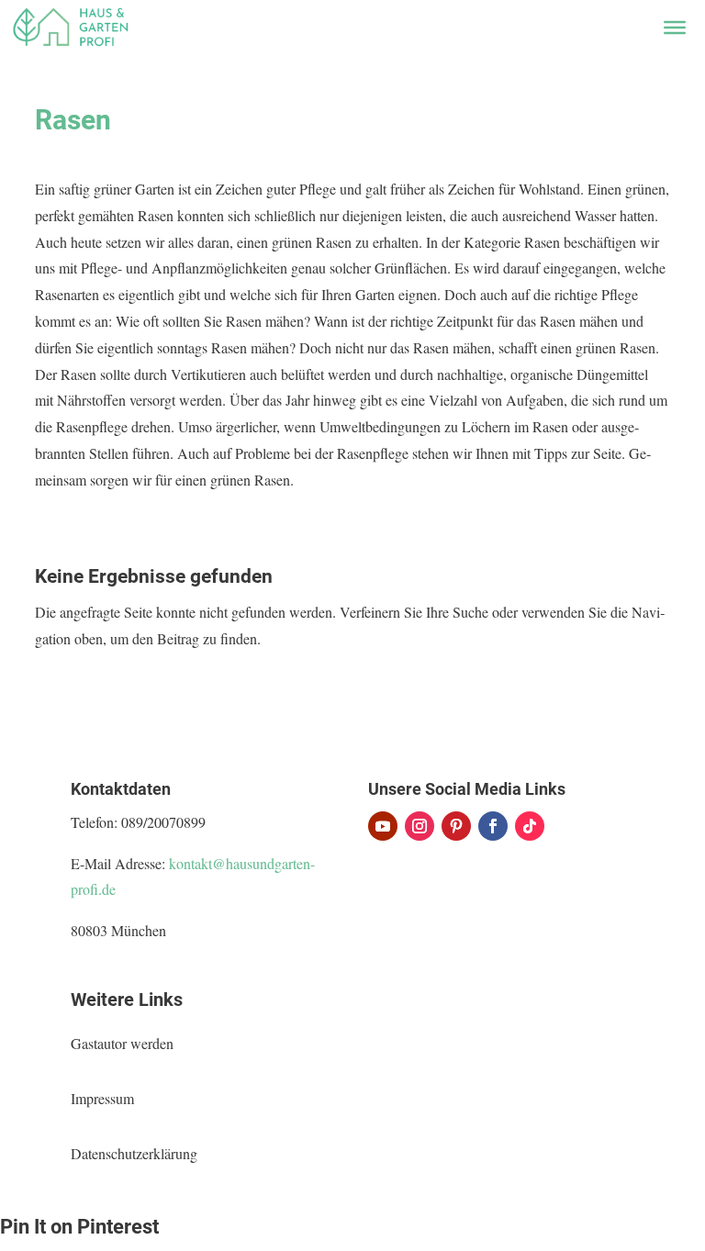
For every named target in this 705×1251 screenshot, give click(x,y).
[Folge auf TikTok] (529, 826)
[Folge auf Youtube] (382, 826)
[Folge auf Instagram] (419, 826)
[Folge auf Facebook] (493, 826)
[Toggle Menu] (675, 27)
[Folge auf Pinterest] (456, 826)
